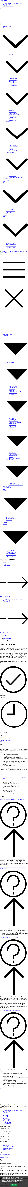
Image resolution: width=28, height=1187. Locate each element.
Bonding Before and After (15, 114)
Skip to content (3, 0)
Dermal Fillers (12, 176)
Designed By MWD (5, 1157)
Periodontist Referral (11, 244)
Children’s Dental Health (15, 84)
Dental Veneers (12, 118)
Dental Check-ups (13, 80)
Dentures (11, 149)
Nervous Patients (13, 82)
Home (4, 635)
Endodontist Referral (11, 246)
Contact (5, 215)
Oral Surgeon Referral (11, 247)
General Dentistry (7, 638)
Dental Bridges (12, 120)
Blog (7, 213)
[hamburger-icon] (0, 24)
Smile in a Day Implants (14, 150)
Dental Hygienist (13, 78)
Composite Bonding (13, 113)
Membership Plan (7, 180)
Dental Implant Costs (14, 146)
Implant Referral (10, 243)
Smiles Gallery (6, 178)
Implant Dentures (13, 148)
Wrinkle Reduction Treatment (16, 177)
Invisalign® (11, 110)
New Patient (12, 81)
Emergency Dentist (7, 26)
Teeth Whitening (13, 112)
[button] (14, 282)
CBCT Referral (9, 248)
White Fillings (12, 116)
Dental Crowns (12, 117)
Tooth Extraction (13, 85)
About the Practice (10, 211)
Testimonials (9, 212)
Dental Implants (12, 145)
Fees (4, 181)
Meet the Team (9, 209)
